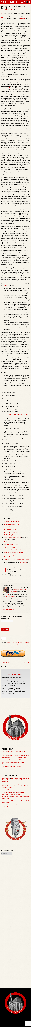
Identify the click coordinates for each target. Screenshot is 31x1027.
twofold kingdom (10, 88)
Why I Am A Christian (9, 542)
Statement (22, 18)
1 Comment (24, 9)
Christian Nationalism (19, 642)
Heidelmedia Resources (10, 527)
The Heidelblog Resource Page (12, 524)
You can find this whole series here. (10, 513)
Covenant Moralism (16, 790)
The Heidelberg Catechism (10, 535)
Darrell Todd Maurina (8, 792)
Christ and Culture (10, 642)
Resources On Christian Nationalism (13, 549)
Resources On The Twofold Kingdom (13, 552)
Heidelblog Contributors (10, 547)
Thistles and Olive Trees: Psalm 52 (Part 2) (13, 759)
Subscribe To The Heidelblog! (11, 521)
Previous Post (5, 662)
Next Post (27, 662)
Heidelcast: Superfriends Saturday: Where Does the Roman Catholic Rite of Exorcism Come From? (15, 785)
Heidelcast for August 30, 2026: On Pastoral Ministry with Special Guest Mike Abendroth (15, 779)
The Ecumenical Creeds (10, 529)
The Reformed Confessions (10, 532)
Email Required (5, 618)
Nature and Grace (7, 644)
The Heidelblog (9, 2)
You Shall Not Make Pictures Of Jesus (11, 766)
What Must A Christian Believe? (12, 544)
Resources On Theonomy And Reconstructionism (16, 559)
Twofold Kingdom (15, 644)
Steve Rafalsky (6, 790)
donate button (23, 562)
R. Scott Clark (7, 9)
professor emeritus (10, 596)
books (8, 594)
